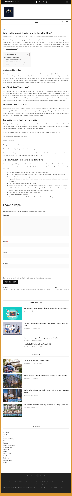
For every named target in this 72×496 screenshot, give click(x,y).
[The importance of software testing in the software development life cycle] (12, 328)
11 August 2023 (36, 311)
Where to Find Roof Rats (14, 61)
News (4, 30)
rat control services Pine (60, 36)
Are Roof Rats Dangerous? (14, 59)
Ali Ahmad (27, 378)
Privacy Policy (29, 481)
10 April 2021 (35, 395)
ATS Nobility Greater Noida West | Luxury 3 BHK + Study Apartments (46, 405)
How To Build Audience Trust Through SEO (37, 344)
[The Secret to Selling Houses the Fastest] (12, 366)
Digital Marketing (8, 439)
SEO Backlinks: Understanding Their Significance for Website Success (46, 308)
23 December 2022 (37, 363)
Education (6, 441)
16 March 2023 (36, 328)
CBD (4, 436)
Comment (6, 215)
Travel (5, 462)
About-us (9, 481)
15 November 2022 (37, 346)
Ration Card (7, 454)
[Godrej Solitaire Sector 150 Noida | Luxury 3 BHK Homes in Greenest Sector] (12, 395)
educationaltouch (8, 36)
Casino (5, 434)
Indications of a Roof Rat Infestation (17, 63)
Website (5, 263)
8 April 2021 (35, 407)
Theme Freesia (44, 487)
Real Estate (6, 456)
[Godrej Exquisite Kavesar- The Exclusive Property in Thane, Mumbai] (12, 381)
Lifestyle (6, 449)
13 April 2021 (35, 378)
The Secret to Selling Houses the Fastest (36, 360)
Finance (5, 443)
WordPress (51, 487)
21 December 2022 (37, 340)
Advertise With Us (18, 481)
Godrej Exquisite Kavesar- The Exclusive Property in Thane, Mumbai (45, 375)
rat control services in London (45, 36)
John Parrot (27, 311)
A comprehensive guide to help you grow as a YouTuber (42, 338)
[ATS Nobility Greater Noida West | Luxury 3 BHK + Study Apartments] (12, 410)
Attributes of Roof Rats (12, 57)
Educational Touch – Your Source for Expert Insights (18, 487)
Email (5, 252)
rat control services (33, 36)
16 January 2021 (20, 36)
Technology (6, 458)
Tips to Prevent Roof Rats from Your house (18, 65)
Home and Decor (8, 447)
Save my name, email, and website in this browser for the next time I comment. (27, 278)
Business (6, 432)
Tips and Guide (7, 460)
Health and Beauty (9, 445)
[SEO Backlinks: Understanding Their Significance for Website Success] (12, 313)
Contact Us (38, 481)
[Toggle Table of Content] (27, 54)
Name (5, 242)
